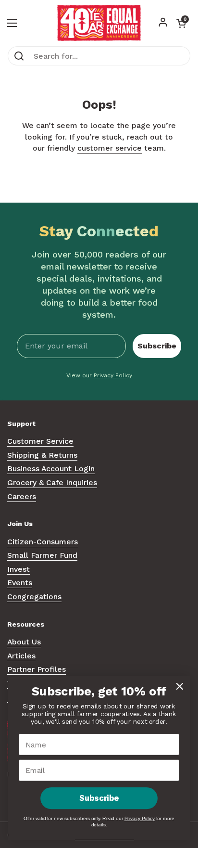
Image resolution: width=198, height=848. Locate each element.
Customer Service (40, 441)
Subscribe (156, 345)
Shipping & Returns (42, 455)
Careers (21, 496)
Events (19, 582)
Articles (21, 655)
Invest (18, 569)
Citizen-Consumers (42, 541)
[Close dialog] (179, 686)
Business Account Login (51, 468)
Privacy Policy (113, 375)
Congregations (34, 596)
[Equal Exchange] (99, 23)
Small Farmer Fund (42, 555)
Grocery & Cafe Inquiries (52, 482)
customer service (109, 148)
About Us (24, 641)
